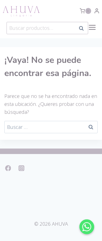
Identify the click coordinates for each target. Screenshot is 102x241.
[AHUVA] (21, 11)
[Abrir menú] (92, 30)
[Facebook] (8, 168)
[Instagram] (21, 168)
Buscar (83, 28)
